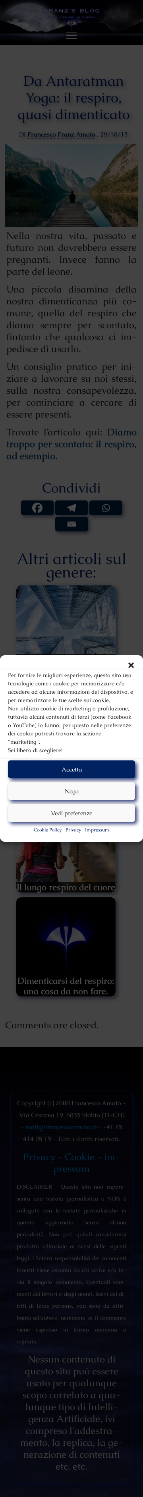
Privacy (73, 830)
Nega (72, 791)
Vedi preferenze (71, 813)
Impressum (97, 830)
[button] (131, 665)
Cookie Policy (48, 830)
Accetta (72, 769)
